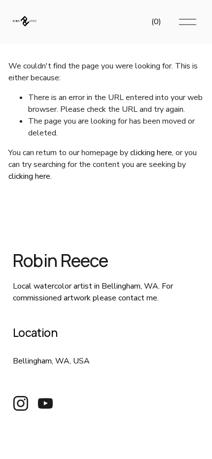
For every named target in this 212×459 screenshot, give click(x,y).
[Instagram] (21, 403)
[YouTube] (45, 403)
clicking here (151, 152)
